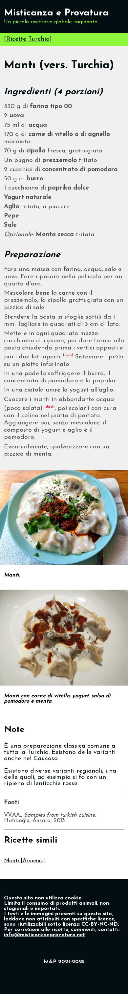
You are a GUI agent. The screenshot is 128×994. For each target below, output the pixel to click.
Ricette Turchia (28, 39)
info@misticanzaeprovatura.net (44, 935)
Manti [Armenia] (25, 861)
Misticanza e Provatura (56, 13)
